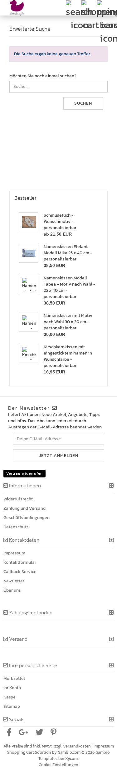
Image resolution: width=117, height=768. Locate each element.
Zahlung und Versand (24, 508)
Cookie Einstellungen (58, 765)
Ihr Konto (12, 687)
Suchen (83, 103)
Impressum (14, 553)
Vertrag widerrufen (24, 473)
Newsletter (13, 581)
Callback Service (20, 571)
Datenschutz (15, 527)
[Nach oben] (104, 758)
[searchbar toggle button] (73, 8)
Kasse (9, 697)
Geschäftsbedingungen (26, 517)
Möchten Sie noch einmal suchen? (42, 76)
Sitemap (11, 706)
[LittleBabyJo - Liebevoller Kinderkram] (14, 8)
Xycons (72, 758)
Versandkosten (77, 746)
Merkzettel (14, 678)
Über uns (12, 590)
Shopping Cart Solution (29, 752)
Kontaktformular (19, 562)
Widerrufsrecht (18, 499)
